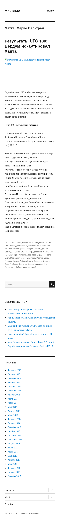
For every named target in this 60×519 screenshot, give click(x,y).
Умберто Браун (26, 260)
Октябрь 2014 (14, 386)
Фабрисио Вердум (42, 260)
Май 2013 (12, 455)
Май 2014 (12, 406)
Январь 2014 (14, 423)
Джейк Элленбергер (23, 251)
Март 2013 (13, 463)
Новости (9, 490)
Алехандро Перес (17, 245)
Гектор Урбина (19, 248)
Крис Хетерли (20, 254)
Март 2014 (13, 414)
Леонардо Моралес (36, 254)
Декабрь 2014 (14, 378)
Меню (50, 10)
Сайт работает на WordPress (27, 513)
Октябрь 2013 (14, 435)
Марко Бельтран (28, 257)
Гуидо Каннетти (33, 248)
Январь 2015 (14, 374)
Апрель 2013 (14, 459)
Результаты (40, 242)
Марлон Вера (42, 257)
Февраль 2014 (14, 418)
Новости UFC (28, 242)
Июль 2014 (13, 398)
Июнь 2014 (13, 402)
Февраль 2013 (14, 467)
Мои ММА (12, 10)
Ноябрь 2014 (14, 382)
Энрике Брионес (35, 263)
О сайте (9, 504)
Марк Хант (15, 257)
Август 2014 (14, 394)
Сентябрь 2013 (15, 439)
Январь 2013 (14, 471)
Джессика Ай (39, 251)
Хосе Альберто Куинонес (16, 263)
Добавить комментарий (25, 267)
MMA (19, 242)
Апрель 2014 (14, 410)
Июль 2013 (13, 447)
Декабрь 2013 (14, 427)
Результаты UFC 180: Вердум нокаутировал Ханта (27, 46)
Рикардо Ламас (11, 260)
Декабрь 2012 (14, 476)
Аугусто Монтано (33, 245)
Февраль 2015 (14, 370)
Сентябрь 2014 (15, 390)
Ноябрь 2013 (14, 431)
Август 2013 (14, 443)
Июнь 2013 (13, 451)
